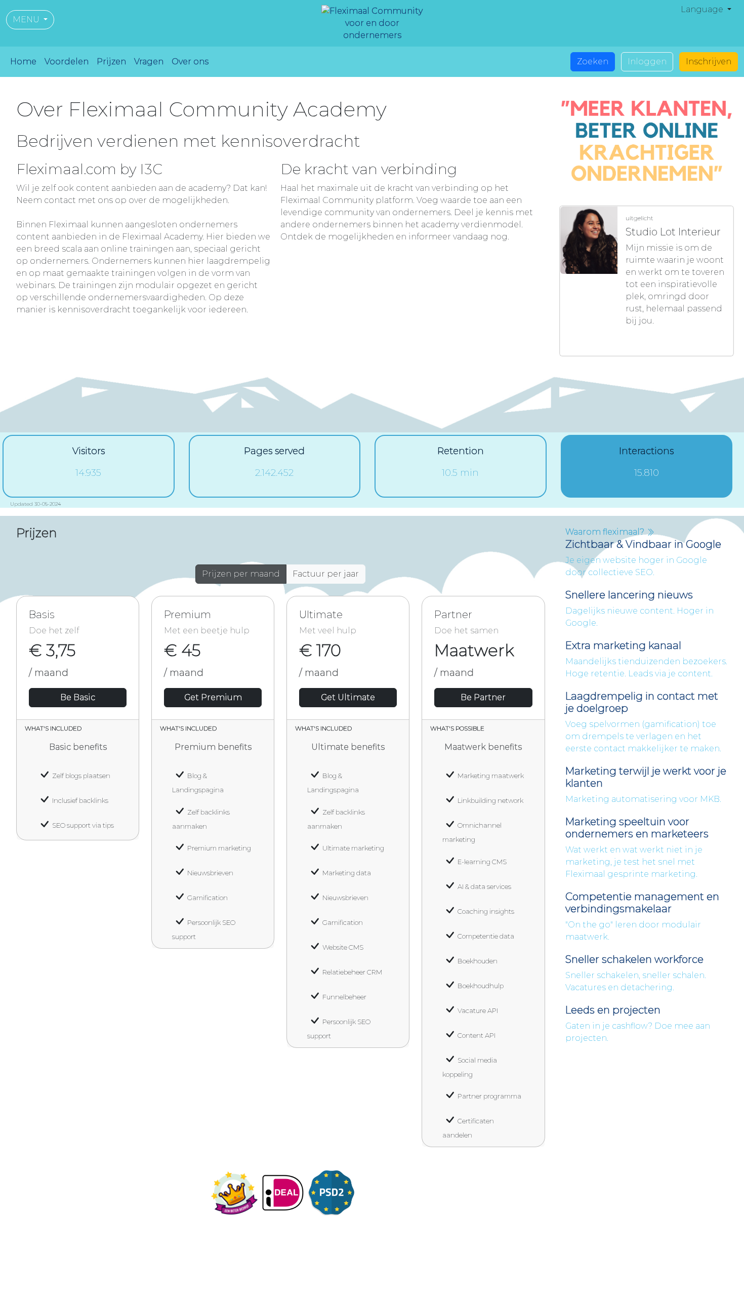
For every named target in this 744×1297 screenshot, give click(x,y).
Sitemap (682, 1281)
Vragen (148, 61)
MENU (27, 19)
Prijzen (111, 61)
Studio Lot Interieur (667, 341)
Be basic (77, 697)
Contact (394, 1208)
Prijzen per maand (241, 574)
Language (703, 9)
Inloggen (647, 61)
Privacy (563, 1281)
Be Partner (483, 697)
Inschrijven (708, 61)
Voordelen (67, 61)
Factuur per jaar (326, 574)
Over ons (190, 61)
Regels (598, 1281)
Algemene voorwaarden (492, 1281)
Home (23, 61)
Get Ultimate (348, 697)
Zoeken (592, 61)
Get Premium (213, 697)
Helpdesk (638, 1281)
